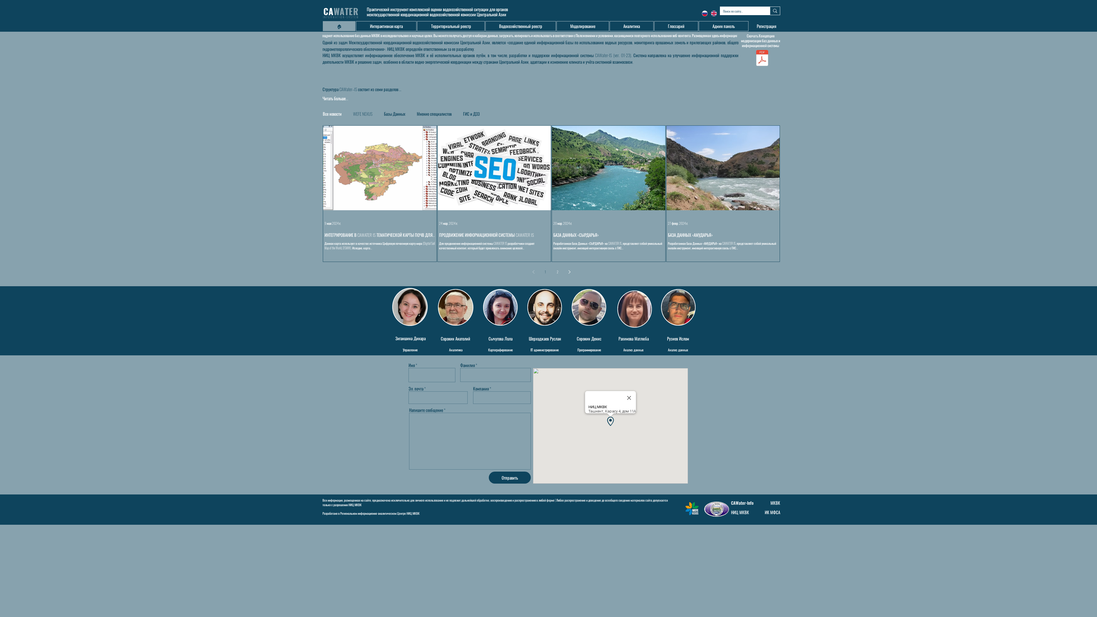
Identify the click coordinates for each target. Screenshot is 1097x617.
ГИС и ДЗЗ (471, 113)
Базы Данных (394, 113)
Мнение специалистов (434, 113)
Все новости (332, 113)
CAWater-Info (742, 503)
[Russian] (704, 13)
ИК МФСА (772, 512)
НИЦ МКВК (355, 504)
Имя (412, 365)
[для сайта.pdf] (762, 58)
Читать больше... (335, 98)
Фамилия (467, 365)
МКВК (775, 503)
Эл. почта (416, 388)
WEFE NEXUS (363, 113)
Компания (481, 388)
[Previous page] (533, 272)
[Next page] (569, 272)
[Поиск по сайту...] (775, 11)
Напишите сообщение (426, 410)
